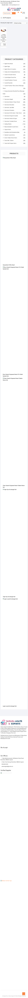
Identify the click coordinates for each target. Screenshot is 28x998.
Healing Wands (7, 124)
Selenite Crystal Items (9, 135)
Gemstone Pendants (9, 110)
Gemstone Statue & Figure (10, 118)
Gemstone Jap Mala (9, 107)
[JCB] (22, 750)
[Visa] (7, 750)
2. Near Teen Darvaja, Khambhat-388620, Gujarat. (12, 762)
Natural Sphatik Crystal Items (11, 126)
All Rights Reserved (22, 995)
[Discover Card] (14, 750)
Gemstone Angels (8, 99)
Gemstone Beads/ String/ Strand (12, 102)
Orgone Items (7, 129)
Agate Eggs (7, 66)
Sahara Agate (11, 995)
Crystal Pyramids (8, 83)
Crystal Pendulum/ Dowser (10, 80)
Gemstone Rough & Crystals (11, 115)
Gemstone (6, 96)
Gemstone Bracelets (9, 104)
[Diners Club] (12, 750)
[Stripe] (20, 750)
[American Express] (2, 750)
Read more (4, 44)
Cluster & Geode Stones (10, 74)
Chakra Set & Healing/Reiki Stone (12, 72)
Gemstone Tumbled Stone (10, 121)
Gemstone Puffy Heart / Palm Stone (13, 113)
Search (14, 13)
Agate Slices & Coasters (10, 69)
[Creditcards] (17, 750)
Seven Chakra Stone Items (10, 137)
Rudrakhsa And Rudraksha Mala (11, 132)
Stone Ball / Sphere (8, 140)
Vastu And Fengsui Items (10, 143)
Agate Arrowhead (8, 63)
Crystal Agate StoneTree (10, 77)
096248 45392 (4, 764)
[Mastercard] (4, 750)
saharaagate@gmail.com (14, 4)
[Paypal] (9, 750)
